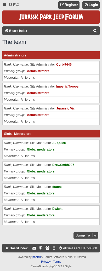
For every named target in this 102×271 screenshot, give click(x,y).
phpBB (36, 256)
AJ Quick (59, 143)
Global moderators (17, 134)
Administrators (15, 55)
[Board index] (51, 17)
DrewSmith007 (63, 165)
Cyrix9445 (64, 64)
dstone (57, 187)
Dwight (57, 209)
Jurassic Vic (65, 108)
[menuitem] (13, 4)
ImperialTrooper (68, 86)
